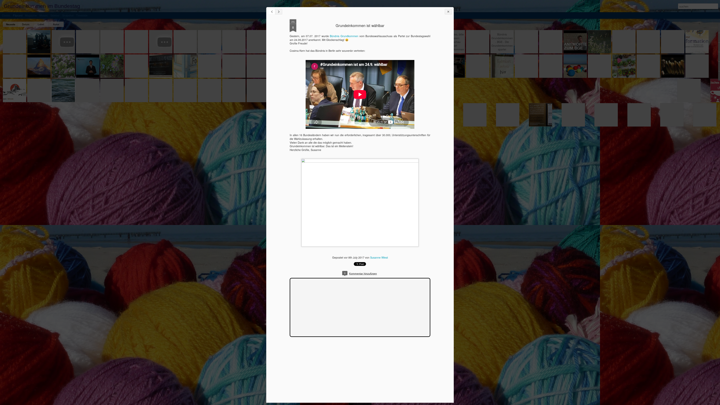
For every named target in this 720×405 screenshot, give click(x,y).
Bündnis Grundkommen (344, 36)
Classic (6, 15)
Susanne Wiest (379, 257)
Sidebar (55, 15)
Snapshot (68, 15)
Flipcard (17, 15)
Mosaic (43, 15)
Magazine (31, 15)
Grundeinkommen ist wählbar (360, 25)
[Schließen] (448, 11)
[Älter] (278, 11)
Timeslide (82, 15)
